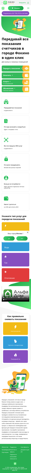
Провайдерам (6, 450)
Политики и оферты (13, 451)
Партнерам (5, 452)
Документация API (25, 451)
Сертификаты (25, 447)
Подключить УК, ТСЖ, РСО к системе (15, 13)
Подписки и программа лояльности (13, 457)
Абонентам (5, 447)
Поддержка (13, 447)
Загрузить (22, 3)
